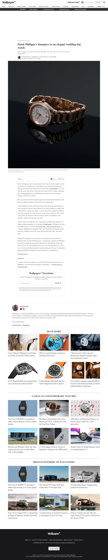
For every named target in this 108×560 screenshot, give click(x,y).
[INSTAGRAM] (24, 309)
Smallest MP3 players (64, 9)
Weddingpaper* (47, 224)
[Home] (3, 6)
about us (28, 540)
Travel (83, 6)
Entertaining (91, 6)
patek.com (21, 258)
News (39, 58)
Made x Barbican (33, 9)
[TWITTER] (21, 309)
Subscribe (98, 2)
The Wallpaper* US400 (48, 9)
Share (21, 179)
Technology (65, 6)
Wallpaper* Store (101, 6)
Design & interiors (21, 6)
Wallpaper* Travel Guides (80, 9)
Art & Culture (32, 6)
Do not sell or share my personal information (60, 543)
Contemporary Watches (23, 40)
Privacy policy (68, 540)
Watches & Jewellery (43, 6)
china (19, 250)
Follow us (54, 179)
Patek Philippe (53, 188)
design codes (27, 193)
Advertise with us (38, 543)
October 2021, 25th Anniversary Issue (49, 226)
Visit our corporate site (71, 555)
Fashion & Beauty (56, 6)
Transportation (75, 6)
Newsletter (62, 179)
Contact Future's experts (40, 540)
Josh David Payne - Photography (48, 57)
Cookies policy (78, 540)
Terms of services (36, 287)
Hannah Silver (26, 57)
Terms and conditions (55, 540)
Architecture (11, 6)
